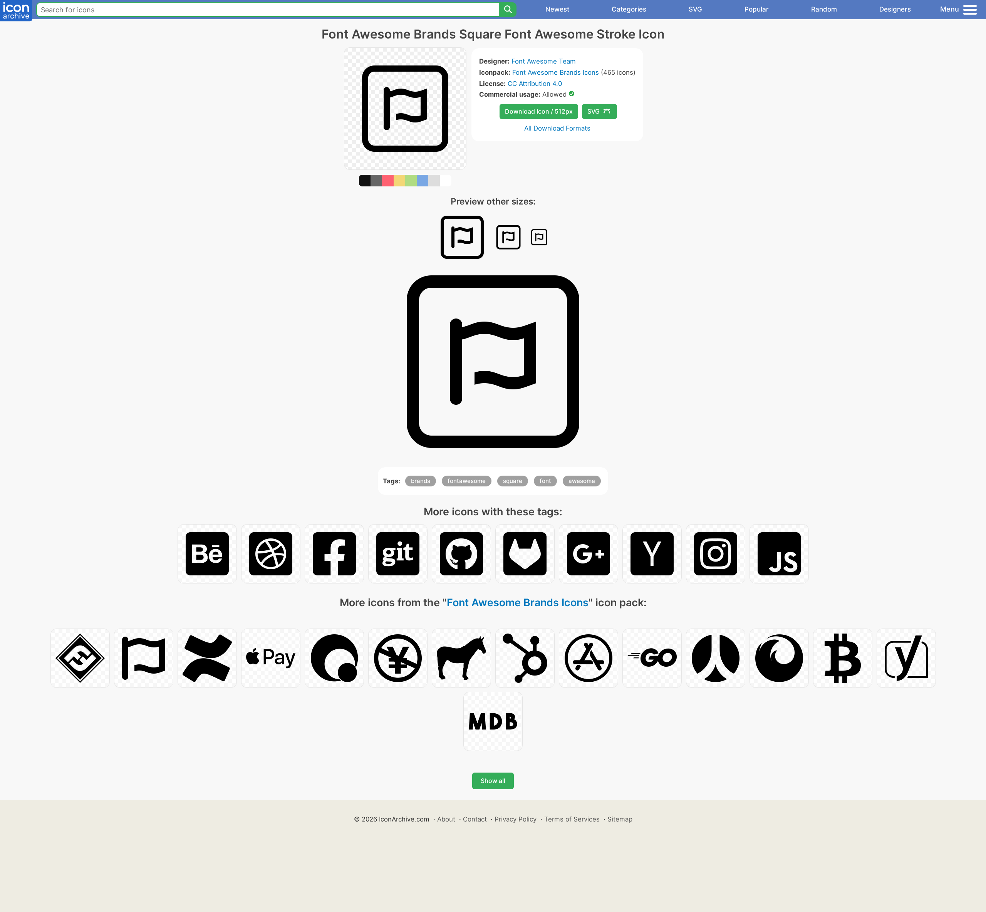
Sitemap (619, 819)
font (545, 480)
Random (824, 9)
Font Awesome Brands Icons (555, 72)
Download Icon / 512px (539, 111)
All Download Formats (557, 128)
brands (420, 480)
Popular (757, 9)
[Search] (507, 9)
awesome (581, 480)
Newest (557, 9)
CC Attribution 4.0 (535, 83)
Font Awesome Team (543, 61)
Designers (895, 9)
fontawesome (467, 480)
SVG (695, 9)
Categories (629, 9)
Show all (493, 781)
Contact (475, 819)
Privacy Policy (516, 819)
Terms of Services (572, 819)
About (446, 819)
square (512, 480)
